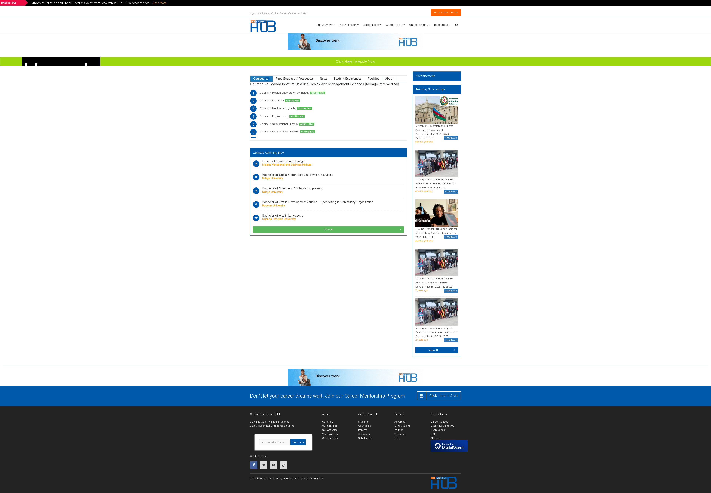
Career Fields (371, 24)
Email (397, 437)
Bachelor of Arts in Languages (282, 215)
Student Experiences (348, 78)
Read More (159, 2)
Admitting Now (317, 93)
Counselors (365, 425)
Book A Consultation (446, 12)
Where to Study (418, 24)
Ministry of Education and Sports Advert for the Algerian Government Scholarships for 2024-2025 (436, 332)
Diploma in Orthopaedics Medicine (286, 131)
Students (363, 421)
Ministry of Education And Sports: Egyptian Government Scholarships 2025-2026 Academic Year (435, 183)
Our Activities (330, 429)
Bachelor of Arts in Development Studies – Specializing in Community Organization (317, 202)
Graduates (364, 433)
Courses (260, 78)
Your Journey (323, 24)
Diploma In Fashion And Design (283, 161)
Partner (398, 429)
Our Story (327, 421)
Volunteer (399, 433)
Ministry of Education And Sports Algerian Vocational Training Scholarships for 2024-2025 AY (434, 282)
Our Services (329, 425)
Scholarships (365, 437)
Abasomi (435, 437)
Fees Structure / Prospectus (295, 78)
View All (328, 229)
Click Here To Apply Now (355, 61)
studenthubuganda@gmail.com (276, 425)
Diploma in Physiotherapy (281, 115)
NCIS (433, 433)
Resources (441, 24)
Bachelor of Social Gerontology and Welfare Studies (297, 175)
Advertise (399, 421)
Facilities (373, 78)
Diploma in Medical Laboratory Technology (291, 92)
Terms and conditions (310, 478)
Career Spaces (439, 421)
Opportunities (330, 437)
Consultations (402, 425)
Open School (437, 429)
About (389, 78)
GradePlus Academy (442, 425)
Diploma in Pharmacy (279, 100)
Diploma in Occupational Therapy (286, 123)
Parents (362, 429)
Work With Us (330, 433)
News (324, 78)
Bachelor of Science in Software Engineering (292, 188)
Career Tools (394, 24)
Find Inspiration (347, 24)
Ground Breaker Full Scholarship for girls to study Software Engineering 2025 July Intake (436, 232)
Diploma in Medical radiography (285, 108)
